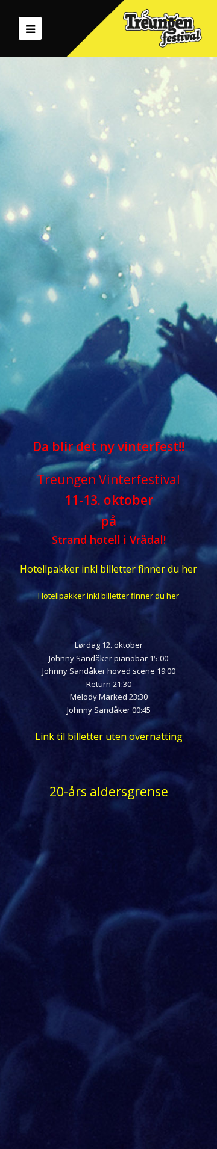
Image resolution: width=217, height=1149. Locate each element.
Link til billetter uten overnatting (109, 736)
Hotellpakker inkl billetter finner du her (108, 569)
